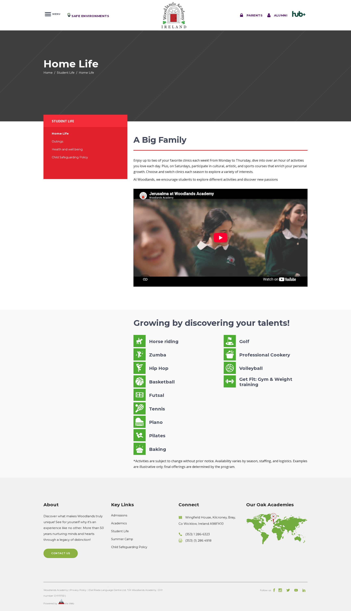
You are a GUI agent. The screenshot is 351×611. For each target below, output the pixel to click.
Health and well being (67, 149)
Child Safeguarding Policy (70, 157)
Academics (119, 523)
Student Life (66, 72)
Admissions (119, 515)
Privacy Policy (78, 590)
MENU (55, 13)
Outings (57, 141)
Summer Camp (122, 539)
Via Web (69, 603)
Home (48, 72)
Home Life (60, 133)
